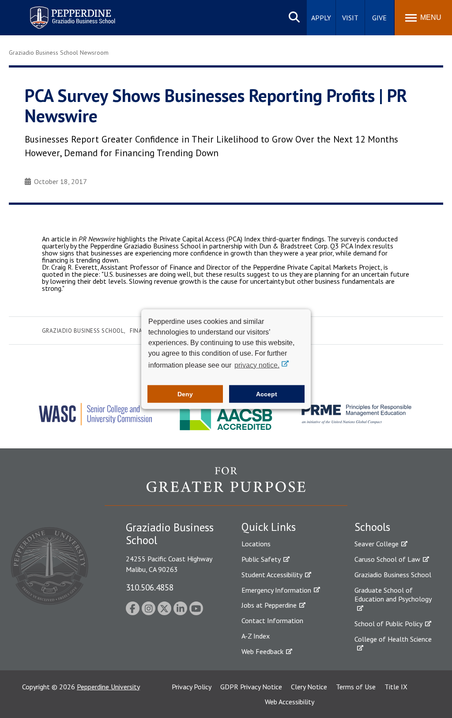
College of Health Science (393, 639)
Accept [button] (266, 394)
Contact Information (272, 620)
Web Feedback (262, 651)
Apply (321, 17)
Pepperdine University (108, 686)
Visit (350, 17)
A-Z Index (255, 636)
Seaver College (376, 543)
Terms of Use (356, 686)
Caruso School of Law (387, 559)
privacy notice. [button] (256, 364)
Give (379, 17)
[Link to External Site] (226, 486)
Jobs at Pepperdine (269, 605)
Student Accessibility (271, 574)
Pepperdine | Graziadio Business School (61, 12)
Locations (256, 543)
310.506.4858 (149, 587)
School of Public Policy (388, 623)
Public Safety (261, 559)
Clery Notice (309, 686)
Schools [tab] (372, 527)
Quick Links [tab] (268, 527)
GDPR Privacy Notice (251, 686)
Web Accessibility (289, 701)
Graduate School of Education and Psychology (393, 595)
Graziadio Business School (83, 331)
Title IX (395, 686)
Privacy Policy (191, 686)
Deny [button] (185, 394)
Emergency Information (276, 590)
